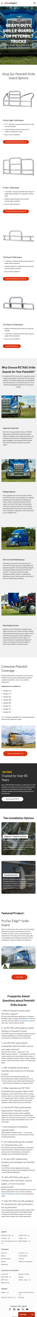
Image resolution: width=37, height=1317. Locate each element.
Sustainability (22, 1256)
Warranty (21, 1297)
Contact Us (4, 1274)
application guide (27, 1021)
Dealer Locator (23, 1280)
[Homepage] (11, 3)
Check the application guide (10, 1194)
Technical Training (7, 1297)
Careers (21, 1238)
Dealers (20, 1277)
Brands (3, 1261)
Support (3, 1292)
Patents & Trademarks (25, 1261)
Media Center (5, 1283)
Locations (21, 1253)
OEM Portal (5, 1277)
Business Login (6, 1235)
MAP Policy (4, 1280)
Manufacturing (6, 1259)
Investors (4, 1238)
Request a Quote (23, 1274)
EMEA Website (23, 1241)
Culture (3, 1256)
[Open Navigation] (2, 3)
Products (21, 1259)
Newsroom (4, 1264)
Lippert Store (22, 1235)
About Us (4, 1253)
